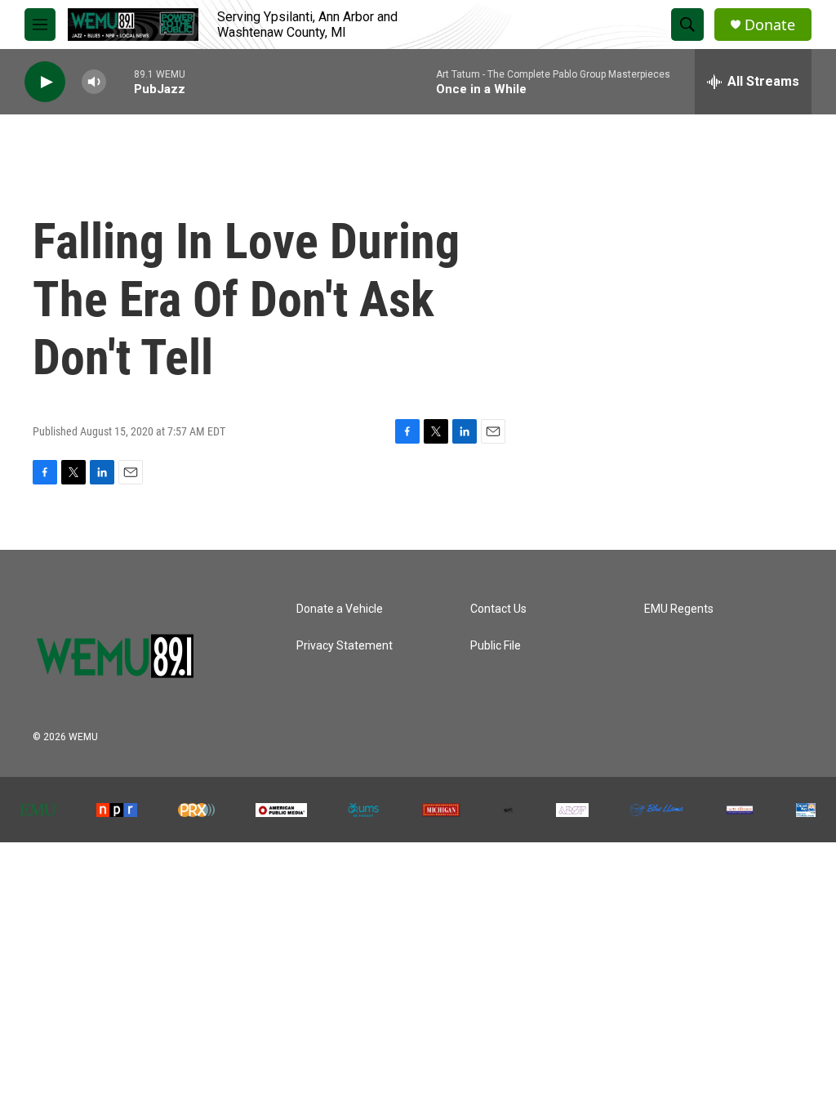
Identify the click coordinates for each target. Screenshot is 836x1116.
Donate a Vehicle (339, 609)
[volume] (94, 82)
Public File (495, 646)
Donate (770, 24)
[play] (45, 82)
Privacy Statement (344, 646)
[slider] (120, 81)
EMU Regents (679, 609)
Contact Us (498, 609)
